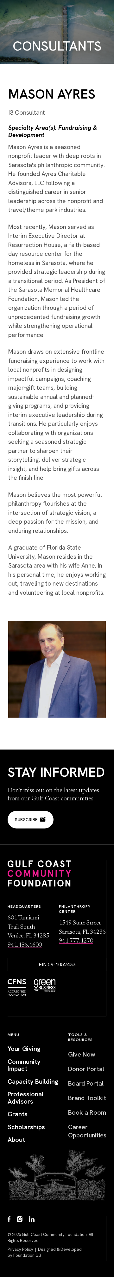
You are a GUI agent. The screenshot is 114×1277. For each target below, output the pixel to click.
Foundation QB (27, 1255)
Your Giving (24, 1048)
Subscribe (26, 819)
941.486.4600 (25, 945)
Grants (18, 1114)
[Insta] (19, 1220)
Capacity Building (33, 1081)
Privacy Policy (20, 1249)
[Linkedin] (32, 1220)
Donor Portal (86, 1069)
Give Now (81, 1054)
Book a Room (87, 1112)
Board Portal (86, 1083)
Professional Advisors (26, 1098)
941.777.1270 (76, 941)
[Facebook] (9, 1220)
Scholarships (26, 1127)
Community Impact (24, 1065)
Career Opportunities (87, 1131)
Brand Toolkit (87, 1098)
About (16, 1139)
